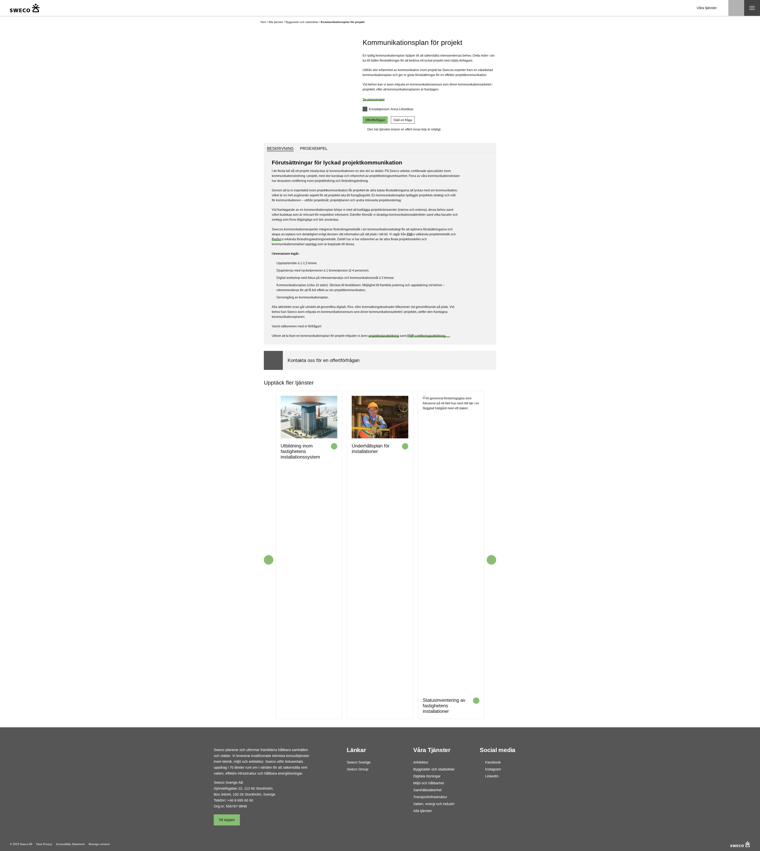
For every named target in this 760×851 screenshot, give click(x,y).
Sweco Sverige (358, 762)
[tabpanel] (380, 249)
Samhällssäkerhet (427, 790)
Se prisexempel (374, 99)
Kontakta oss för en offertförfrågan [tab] (323, 360)
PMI (409, 234)
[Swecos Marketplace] (25, 8)
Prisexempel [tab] (314, 148)
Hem (263, 22)
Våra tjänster (707, 8)
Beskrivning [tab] (280, 148)
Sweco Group (357, 769)
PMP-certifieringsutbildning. (428, 335)
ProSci (276, 239)
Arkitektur (420, 762)
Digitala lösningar (427, 776)
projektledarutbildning (384, 335)
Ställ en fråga (402, 120)
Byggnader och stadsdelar (302, 22)
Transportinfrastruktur (430, 797)
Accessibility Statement (70, 844)
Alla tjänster (276, 22)
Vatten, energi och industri (433, 804)
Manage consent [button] (99, 844)
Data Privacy (44, 844)
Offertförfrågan (375, 120)
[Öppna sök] (736, 8)
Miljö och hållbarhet (428, 783)
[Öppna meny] (752, 8)
